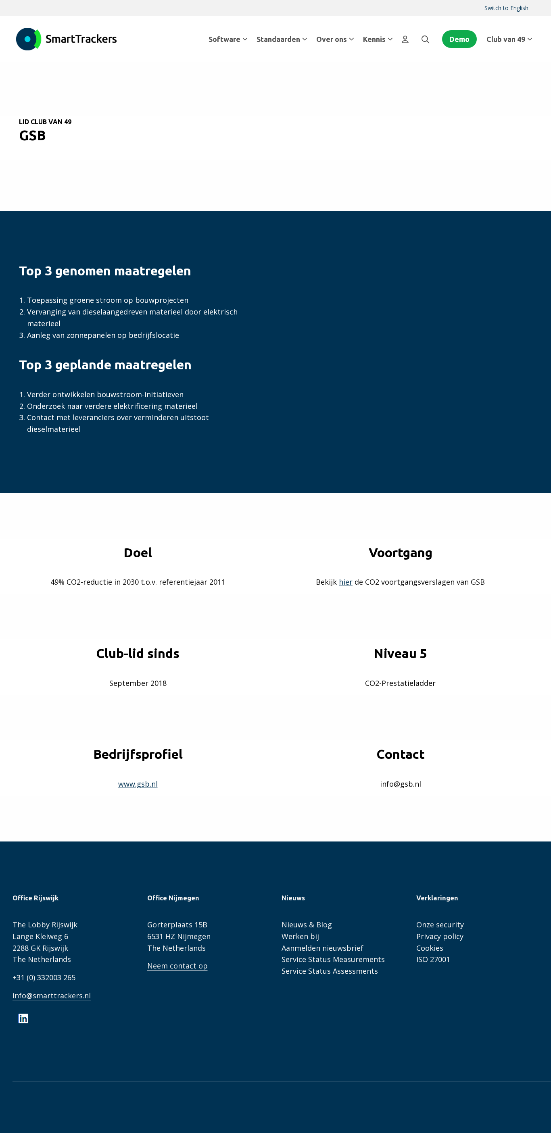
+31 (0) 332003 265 (44, 977)
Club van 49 (505, 39)
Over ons (331, 39)
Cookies (429, 948)
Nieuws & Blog (307, 924)
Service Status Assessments (330, 971)
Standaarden (278, 39)
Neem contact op (177, 966)
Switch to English (506, 8)
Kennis (374, 39)
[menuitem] (506, 8)
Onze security (440, 924)
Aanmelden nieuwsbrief (322, 948)
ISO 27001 (433, 959)
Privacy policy (439, 936)
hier (346, 582)
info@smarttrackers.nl (52, 995)
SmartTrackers (66, 39)
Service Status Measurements (333, 959)
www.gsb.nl (138, 784)
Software (224, 39)
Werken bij (300, 936)
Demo (459, 39)
